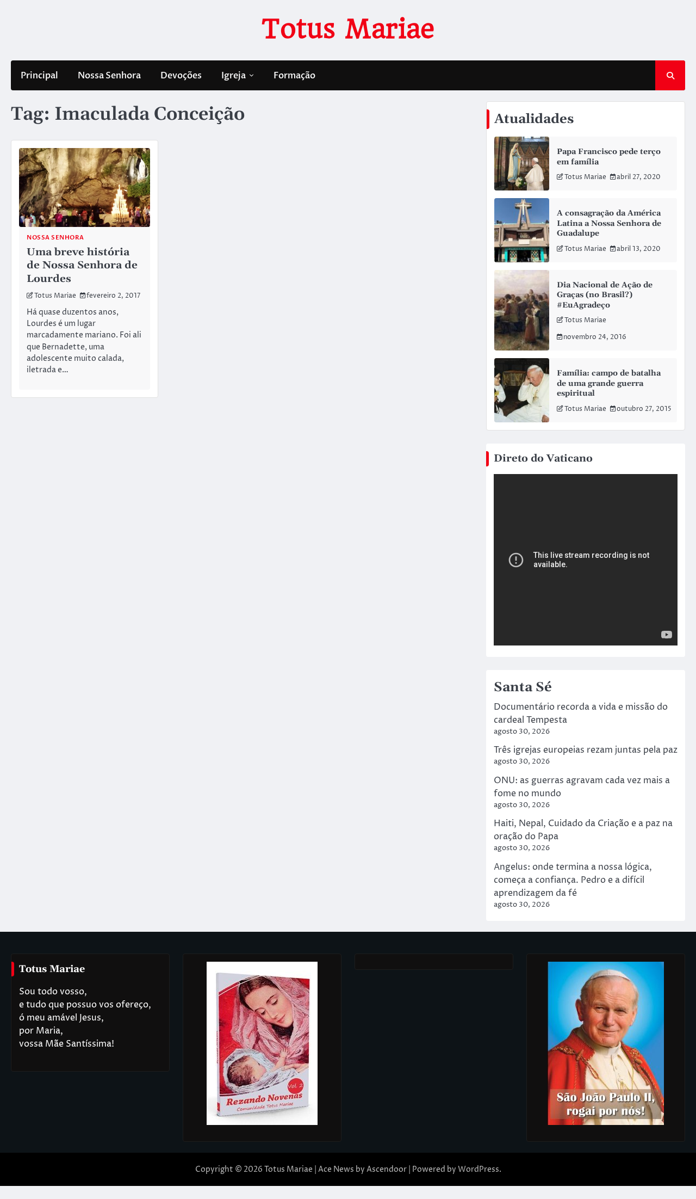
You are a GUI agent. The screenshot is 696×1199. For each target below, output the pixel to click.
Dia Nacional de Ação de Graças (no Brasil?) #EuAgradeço (604, 295)
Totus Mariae (348, 29)
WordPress (478, 1169)
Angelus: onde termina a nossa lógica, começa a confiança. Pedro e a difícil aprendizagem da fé (573, 880)
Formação (294, 76)
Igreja (233, 76)
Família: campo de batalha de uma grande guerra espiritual (609, 383)
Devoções (181, 76)
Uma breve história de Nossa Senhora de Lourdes (82, 265)
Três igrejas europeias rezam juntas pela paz (586, 750)
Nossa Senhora (109, 76)
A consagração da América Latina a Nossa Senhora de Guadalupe (609, 223)
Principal (39, 76)
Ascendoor (386, 1169)
